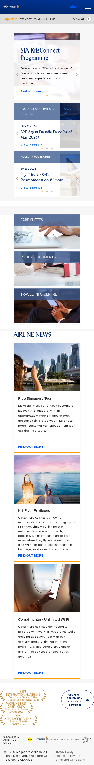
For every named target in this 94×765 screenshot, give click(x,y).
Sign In (75, 7)
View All (78, 19)
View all (67, 111)
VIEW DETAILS (31, 145)
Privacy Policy (64, 752)
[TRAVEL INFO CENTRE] (47, 322)
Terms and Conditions (69, 760)
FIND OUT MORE (30, 447)
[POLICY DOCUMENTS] (47, 285)
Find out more (31, 91)
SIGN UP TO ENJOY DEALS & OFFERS (75, 700)
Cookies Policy (65, 756)
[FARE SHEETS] (47, 248)
